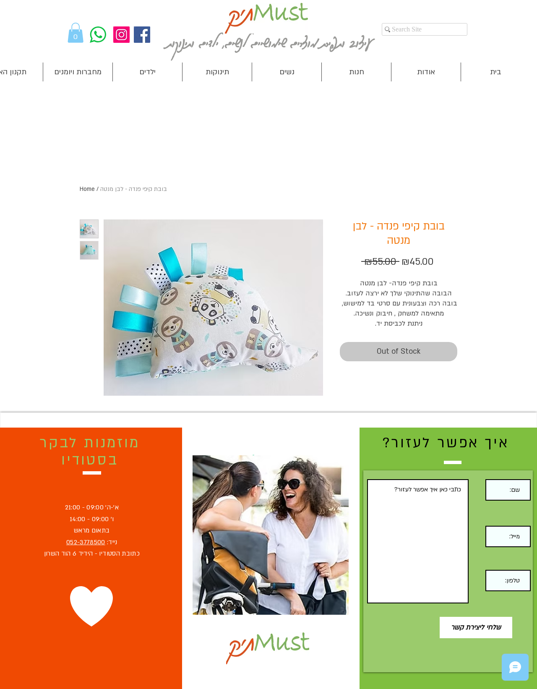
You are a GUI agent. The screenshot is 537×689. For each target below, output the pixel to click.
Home (87, 189)
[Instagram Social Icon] (121, 34)
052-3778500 (85, 542)
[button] (75, 33)
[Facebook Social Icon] (142, 34)
